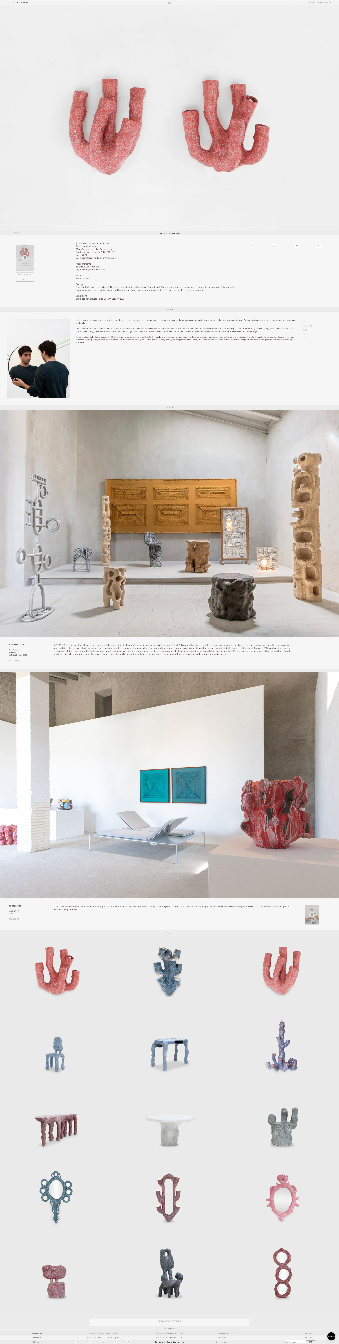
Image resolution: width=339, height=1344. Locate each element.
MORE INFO (14, 660)
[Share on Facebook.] (261, 245)
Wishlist (312, 2)
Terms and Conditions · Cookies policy (169, 1342)
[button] (331, 1336)
